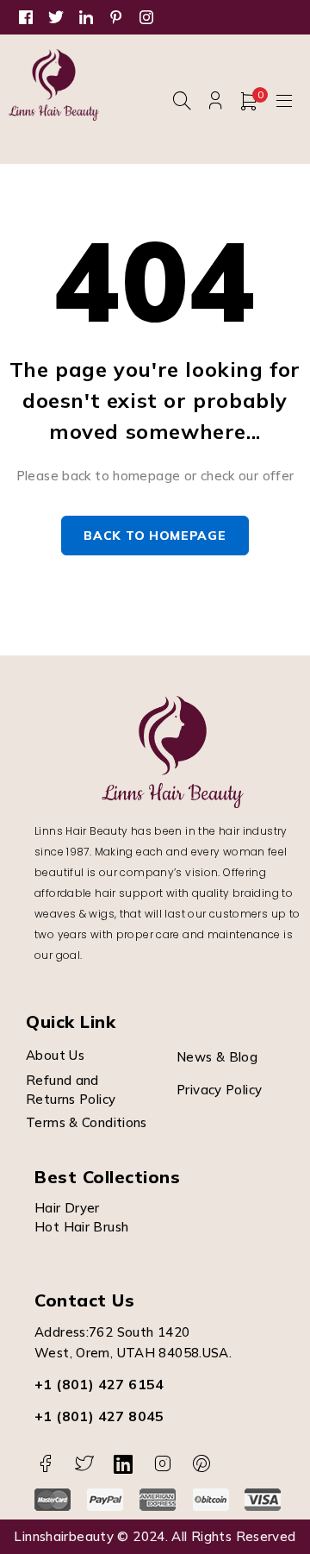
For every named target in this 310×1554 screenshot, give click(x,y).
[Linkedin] (123, 1464)
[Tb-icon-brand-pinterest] (202, 1464)
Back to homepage (155, 535)
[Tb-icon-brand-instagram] (162, 1464)
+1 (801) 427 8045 (99, 1416)
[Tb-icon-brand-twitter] (84, 1464)
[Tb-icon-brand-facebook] (45, 1464)
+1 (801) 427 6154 (99, 1384)
